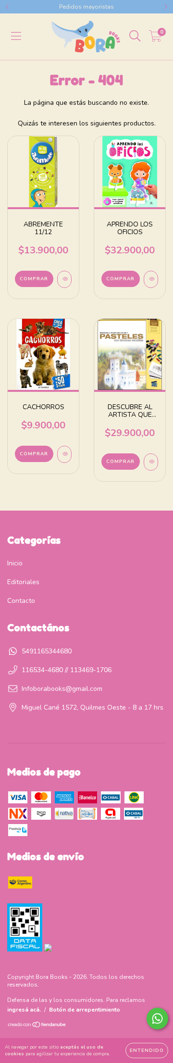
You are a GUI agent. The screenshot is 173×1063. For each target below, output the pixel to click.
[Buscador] (135, 36)
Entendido (147, 1050)
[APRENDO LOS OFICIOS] (151, 279)
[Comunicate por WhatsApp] (157, 1018)
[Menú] (16, 36)
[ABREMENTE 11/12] (64, 279)
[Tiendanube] (37, 1026)
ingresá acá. (24, 1009)
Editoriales (23, 582)
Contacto (21, 600)
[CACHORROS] (64, 454)
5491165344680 (47, 651)
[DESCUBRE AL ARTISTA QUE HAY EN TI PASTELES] (151, 462)
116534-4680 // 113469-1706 (66, 670)
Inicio (15, 563)
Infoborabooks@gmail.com (62, 688)
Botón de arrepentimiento (84, 1009)
